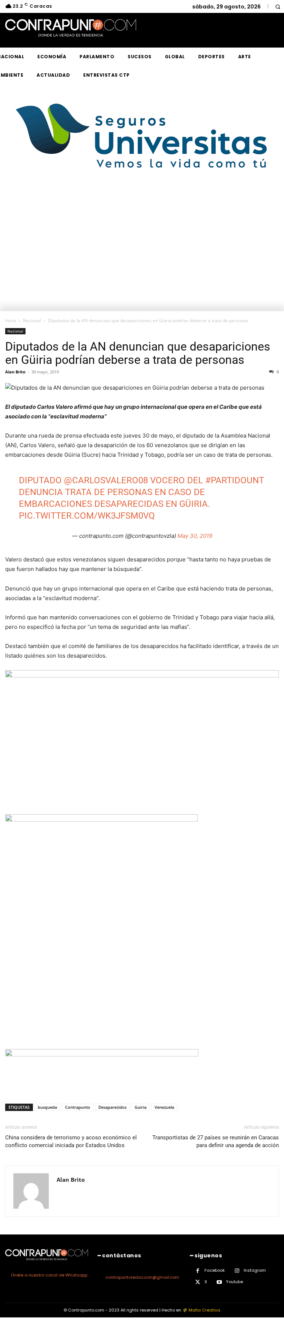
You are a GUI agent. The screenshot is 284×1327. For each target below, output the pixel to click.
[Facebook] (197, 1270)
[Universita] (142, 195)
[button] (277, 6)
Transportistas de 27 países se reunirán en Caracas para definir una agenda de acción (215, 1141)
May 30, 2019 (195, 535)
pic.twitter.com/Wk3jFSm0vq (87, 516)
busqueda (47, 1107)
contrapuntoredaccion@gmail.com (142, 1277)
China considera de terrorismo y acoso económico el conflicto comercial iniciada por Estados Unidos (71, 1141)
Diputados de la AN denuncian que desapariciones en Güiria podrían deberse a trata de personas (137, 353)
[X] (197, 1282)
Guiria (140, 1107)
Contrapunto (77, 1107)
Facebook (214, 1270)
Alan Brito (15, 372)
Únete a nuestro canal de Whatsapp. (49, 1275)
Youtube (234, 1282)
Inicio (10, 320)
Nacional (32, 320)
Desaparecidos (112, 1107)
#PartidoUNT (234, 480)
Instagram (255, 1270)
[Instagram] (236, 1270)
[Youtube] (219, 1282)
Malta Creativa (204, 1310)
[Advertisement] (142, 255)
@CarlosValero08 (106, 480)
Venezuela (164, 1107)
